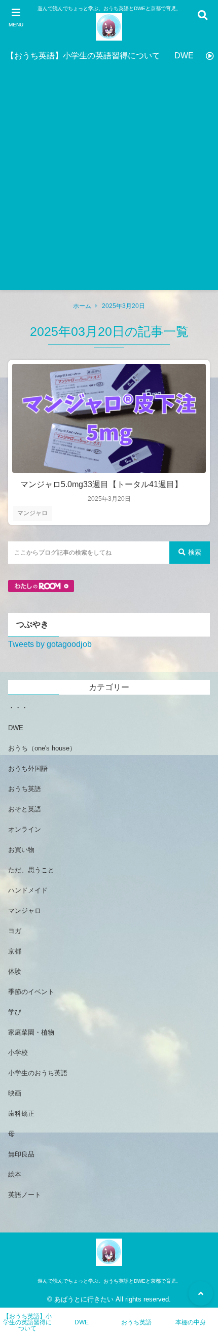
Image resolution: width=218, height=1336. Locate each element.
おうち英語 (24, 789)
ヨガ (14, 931)
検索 (194, 552)
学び (14, 1012)
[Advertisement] (109, 181)
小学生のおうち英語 (37, 1073)
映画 (14, 1093)
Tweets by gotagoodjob (50, 644)
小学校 (18, 1052)
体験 (14, 971)
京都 (14, 951)
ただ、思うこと (31, 870)
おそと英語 (24, 809)
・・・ (18, 707)
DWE (184, 55)
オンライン (24, 829)
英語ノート (24, 1194)
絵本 (14, 1174)
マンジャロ (32, 513)
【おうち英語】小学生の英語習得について (83, 55)
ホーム (82, 306)
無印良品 (21, 1154)
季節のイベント (31, 992)
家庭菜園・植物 (31, 1032)
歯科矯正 (21, 1113)
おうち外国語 (28, 768)
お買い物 (21, 849)
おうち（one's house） (42, 748)
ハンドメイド (28, 890)
